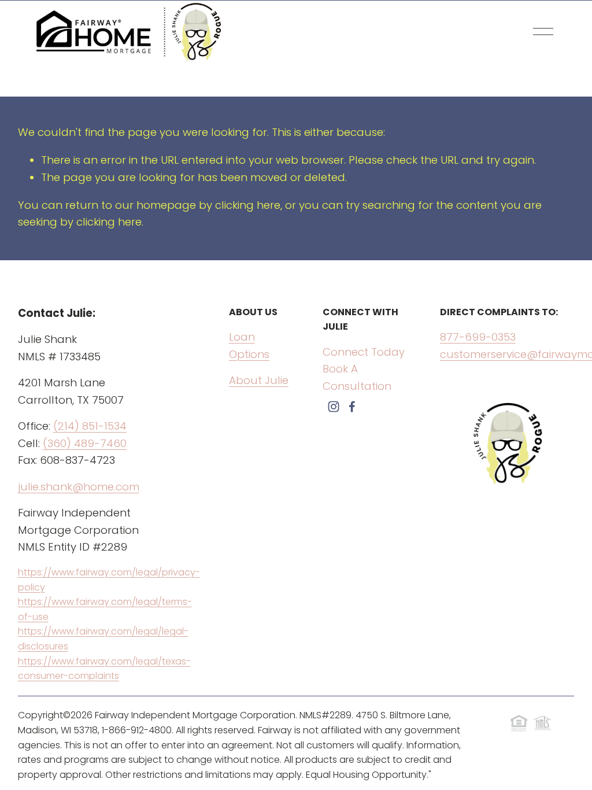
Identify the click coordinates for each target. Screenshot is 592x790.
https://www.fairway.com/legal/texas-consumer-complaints (104, 669)
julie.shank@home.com (78, 486)
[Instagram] (333, 406)
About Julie (258, 380)
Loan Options (249, 345)
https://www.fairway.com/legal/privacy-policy (109, 580)
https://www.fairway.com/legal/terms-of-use (105, 609)
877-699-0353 (478, 337)
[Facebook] (352, 406)
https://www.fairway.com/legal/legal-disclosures (103, 639)
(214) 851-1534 (90, 426)
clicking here (247, 205)
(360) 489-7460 (85, 443)
